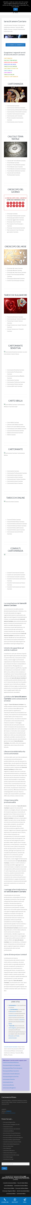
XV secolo (11, 1036)
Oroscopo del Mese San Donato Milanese (13, 1137)
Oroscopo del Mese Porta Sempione (12, 1068)
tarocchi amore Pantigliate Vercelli (11, 1124)
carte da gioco (12, 1027)
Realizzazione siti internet (8, 1178)
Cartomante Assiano (8, 1126)
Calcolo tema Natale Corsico (10, 1152)
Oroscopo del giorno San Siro (11, 1076)
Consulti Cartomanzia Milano (9, 1183)
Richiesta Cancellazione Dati (21, 1177)
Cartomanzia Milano (11, 1193)
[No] (29, 6)
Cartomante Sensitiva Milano (21, 1185)
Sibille (10, 1023)
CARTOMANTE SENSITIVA (11, 68)
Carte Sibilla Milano (8, 1185)
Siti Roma (16, 1179)
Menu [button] (16, 12)
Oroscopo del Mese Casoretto (11, 1071)
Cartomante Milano (21, 1193)
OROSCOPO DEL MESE (10, 64)
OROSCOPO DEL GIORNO (11, 62)
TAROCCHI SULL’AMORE (10, 66)
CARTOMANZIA (8, 58)
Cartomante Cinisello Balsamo (11, 1073)
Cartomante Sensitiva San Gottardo (11, 1129)
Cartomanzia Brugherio (9, 1088)
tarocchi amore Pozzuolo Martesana (11, 1133)
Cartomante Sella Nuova (9, 1150)
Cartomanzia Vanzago (8, 1159)
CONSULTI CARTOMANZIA (11, 76)
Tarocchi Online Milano (22, 1183)
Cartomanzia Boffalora (8, 1131)
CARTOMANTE (8, 72)
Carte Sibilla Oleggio (8, 1157)
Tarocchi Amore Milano (9, 1188)
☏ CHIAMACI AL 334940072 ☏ (15, 45)
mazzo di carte (13, 1015)
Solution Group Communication (22, 1178)
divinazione (13, 1011)
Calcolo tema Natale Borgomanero (11, 1144)
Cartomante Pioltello (9, 1079)
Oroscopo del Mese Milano (21, 1188)
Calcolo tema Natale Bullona (11, 1062)
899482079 (8, 1111)
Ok (15, 9)
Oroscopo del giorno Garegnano (11, 1065)
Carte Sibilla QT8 (7, 1148)
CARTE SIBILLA (8, 70)
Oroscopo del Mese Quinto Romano (11, 1139)
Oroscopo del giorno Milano (9, 1191)
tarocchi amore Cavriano (10, 1046)
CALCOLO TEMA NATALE (10, 60)
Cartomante (12, 1005)
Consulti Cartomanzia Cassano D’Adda (12, 1142)
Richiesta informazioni (10, 1113)
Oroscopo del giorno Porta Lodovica (12, 1135)
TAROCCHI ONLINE (9, 74)
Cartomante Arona (8, 1082)
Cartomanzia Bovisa (8, 1085)
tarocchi (21, 1019)
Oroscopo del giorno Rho (9, 1122)
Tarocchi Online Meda (8, 1146)
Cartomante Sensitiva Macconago (11, 1155)
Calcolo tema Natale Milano (23, 1191)
